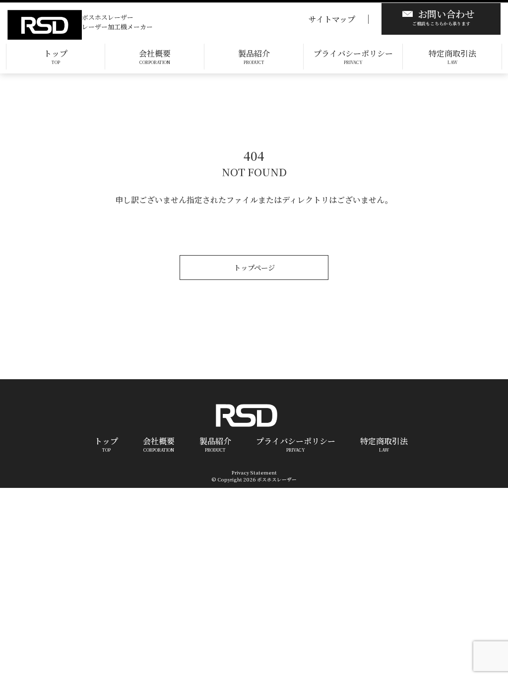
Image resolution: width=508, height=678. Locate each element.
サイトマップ (332, 19)
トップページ (254, 267)
